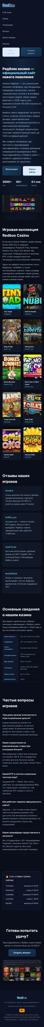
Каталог (6, 44)
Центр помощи (8, 37)
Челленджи (7, 25)
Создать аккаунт (31, 51)
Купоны (5, 31)
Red (8, 5)
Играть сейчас (32, 170)
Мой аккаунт (11, 51)
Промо (5, 19)
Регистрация (12, 169)
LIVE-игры (6, 12)
